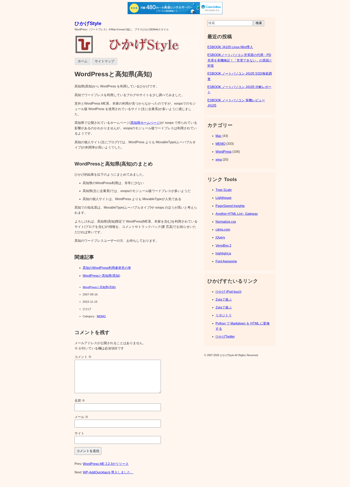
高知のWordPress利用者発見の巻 (107, 267)
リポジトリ (224, 315)
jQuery (220, 237)
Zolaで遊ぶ (224, 299)
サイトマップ (104, 61)
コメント (83, 357)
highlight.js (223, 253)
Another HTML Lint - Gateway (237, 213)
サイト (79, 433)
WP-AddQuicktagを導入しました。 (108, 472)
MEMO (101, 316)
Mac (219, 136)
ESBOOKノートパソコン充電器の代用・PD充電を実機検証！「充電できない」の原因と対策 (239, 60)
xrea (219, 159)
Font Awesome (226, 261)
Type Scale (224, 190)
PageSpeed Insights (230, 206)
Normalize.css (226, 221)
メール (81, 417)
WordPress (224, 151)
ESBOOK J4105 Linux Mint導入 (230, 47)
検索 (259, 23)
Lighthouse (224, 197)
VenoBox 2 (223, 245)
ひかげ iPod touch (228, 291)
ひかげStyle (88, 23)
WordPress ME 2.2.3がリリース (106, 464)
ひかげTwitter (225, 336)
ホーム (83, 61)
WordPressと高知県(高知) (101, 275)
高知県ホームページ (145, 122)
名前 (80, 400)
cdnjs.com (223, 229)
